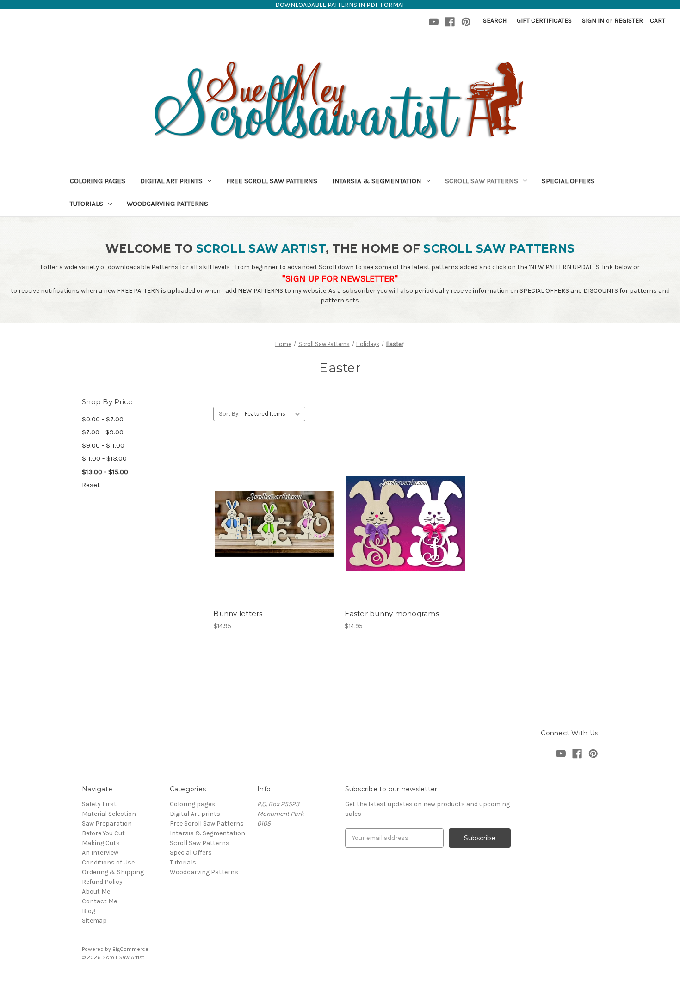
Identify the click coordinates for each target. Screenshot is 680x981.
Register (628, 21)
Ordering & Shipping (113, 872)
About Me (96, 891)
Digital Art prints (171, 181)
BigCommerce (130, 949)
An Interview (100, 853)
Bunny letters (237, 613)
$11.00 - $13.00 (104, 458)
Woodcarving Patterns (167, 203)
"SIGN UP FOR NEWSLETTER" (340, 278)
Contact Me (99, 901)
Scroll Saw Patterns (481, 181)
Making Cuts (101, 843)
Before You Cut (103, 833)
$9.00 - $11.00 (103, 445)
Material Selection (109, 814)
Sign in (593, 21)
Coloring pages (97, 181)
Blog (88, 911)
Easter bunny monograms (392, 613)
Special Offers (568, 181)
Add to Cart (274, 540)
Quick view (272, 507)
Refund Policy (102, 882)
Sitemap (94, 921)
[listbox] (274, 414)
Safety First (99, 804)
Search (495, 21)
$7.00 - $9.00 (103, 432)
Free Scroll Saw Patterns (271, 181)
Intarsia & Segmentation (376, 181)
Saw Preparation (107, 823)
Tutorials (86, 203)
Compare (271, 524)
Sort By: (229, 413)
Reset (91, 485)
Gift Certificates (544, 21)
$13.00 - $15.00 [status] (105, 472)
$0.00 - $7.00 (103, 419)
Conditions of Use (108, 862)
